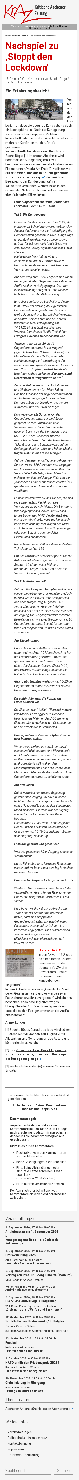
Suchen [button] (63, 1470)
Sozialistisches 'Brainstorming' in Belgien (34, 1321)
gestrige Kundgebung (48, 125)
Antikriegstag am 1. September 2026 (31, 1231)
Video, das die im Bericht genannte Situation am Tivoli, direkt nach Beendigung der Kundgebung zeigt (37, 1054)
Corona (25, 35)
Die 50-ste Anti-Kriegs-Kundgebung (30, 1301)
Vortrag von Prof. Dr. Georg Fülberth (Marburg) (38, 1275)
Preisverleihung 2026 (20, 1255)
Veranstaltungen (20, 1432)
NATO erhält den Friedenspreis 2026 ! (32, 1362)
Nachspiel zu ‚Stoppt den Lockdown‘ (32, 56)
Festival (11, 1342)
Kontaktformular (19, 1443)
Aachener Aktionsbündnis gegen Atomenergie (37, 1408)
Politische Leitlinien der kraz (27, 1438)
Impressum (16, 1449)
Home (17, 35)
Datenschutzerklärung (24, 1455)
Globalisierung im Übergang (25, 1382)
